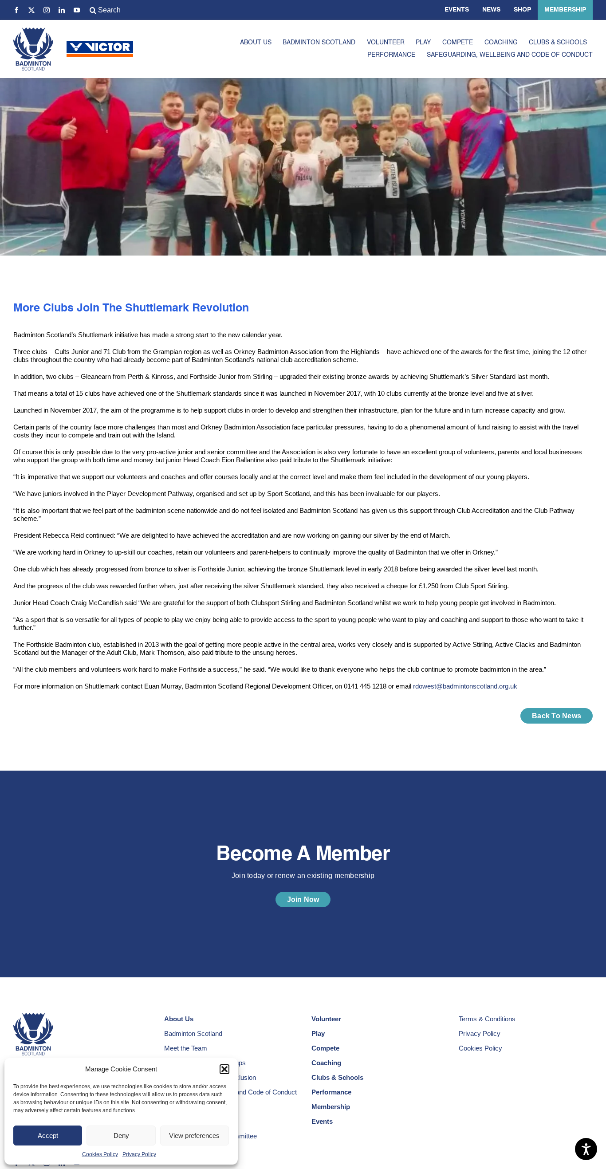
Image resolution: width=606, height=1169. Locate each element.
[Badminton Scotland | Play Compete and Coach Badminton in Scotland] (33, 31)
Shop (522, 10)
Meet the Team (185, 1048)
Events (457, 10)
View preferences (194, 1135)
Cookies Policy (100, 1154)
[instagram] (46, 10)
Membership (565, 10)
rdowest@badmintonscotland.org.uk (465, 686)
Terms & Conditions (487, 1019)
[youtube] (77, 10)
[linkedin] (62, 10)
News (491, 10)
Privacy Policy (139, 1154)
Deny (121, 1135)
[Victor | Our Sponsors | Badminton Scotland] (100, 44)
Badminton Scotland (193, 1033)
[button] (224, 1069)
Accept (48, 1135)
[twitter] (31, 10)
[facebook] (16, 10)
